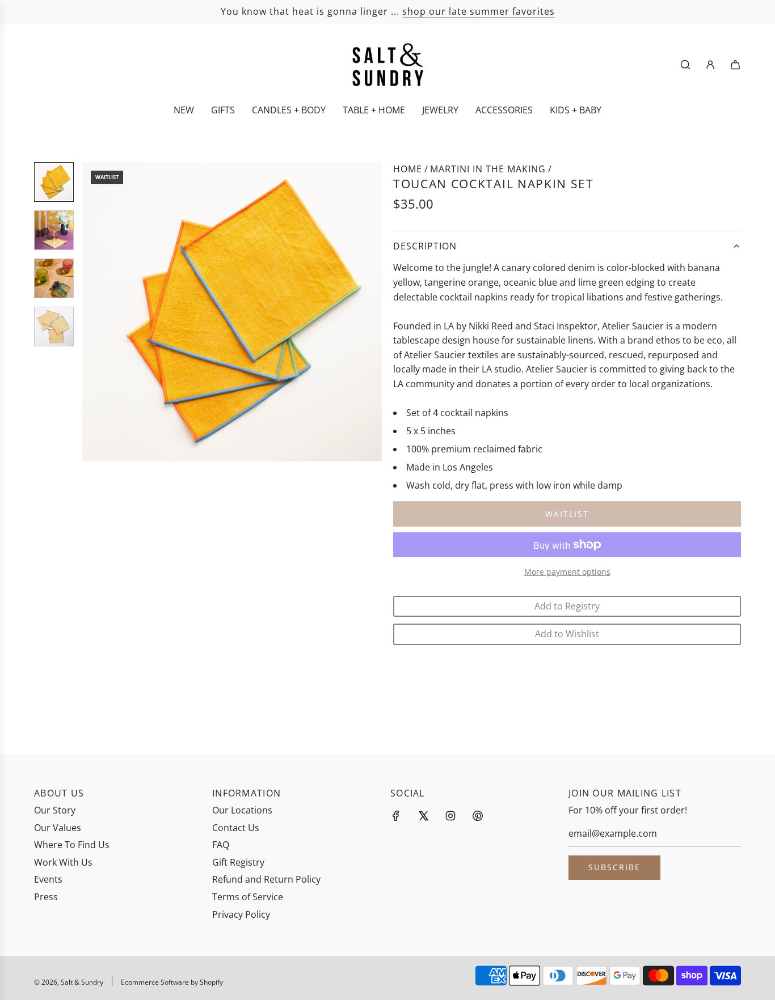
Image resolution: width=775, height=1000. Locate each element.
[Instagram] (450, 815)
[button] (97, 312)
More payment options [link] (567, 571)
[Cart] (735, 64)
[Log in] (710, 64)
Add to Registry (567, 606)
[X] (423, 815)
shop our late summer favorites (478, 11)
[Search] (685, 64)
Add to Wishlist (567, 634)
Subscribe (614, 867)
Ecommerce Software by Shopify (172, 982)
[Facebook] (396, 815)
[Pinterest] (477, 815)
